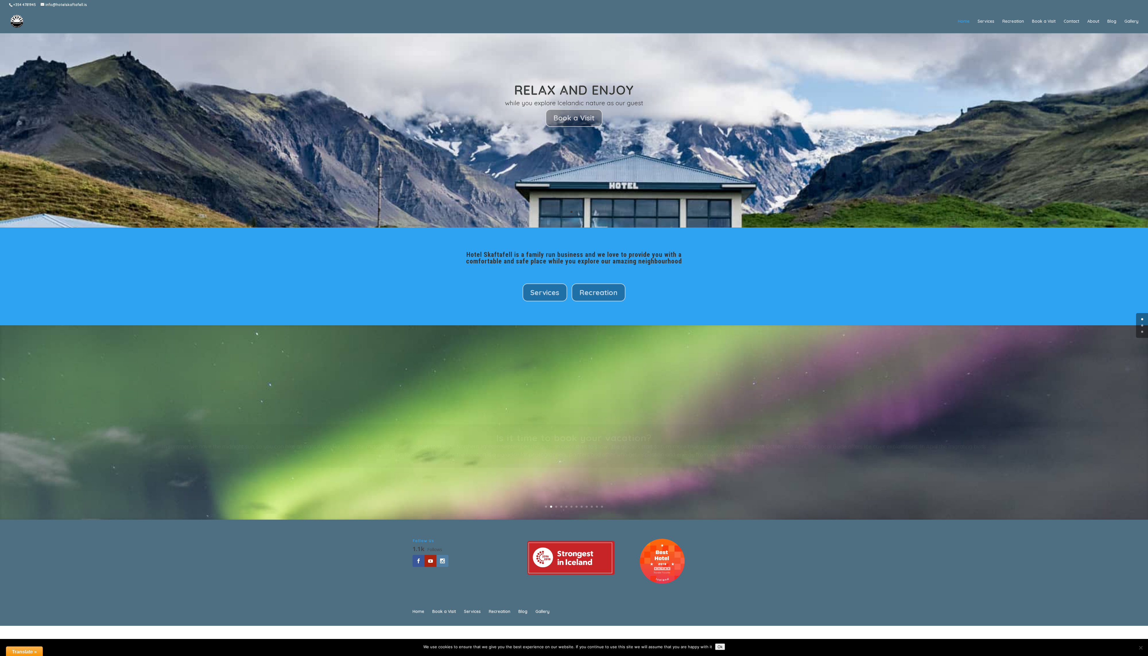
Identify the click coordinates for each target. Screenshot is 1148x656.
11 (597, 507)
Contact (1071, 21)
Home (964, 21)
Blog (1111, 21)
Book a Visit (1044, 21)
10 (592, 507)
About (1093, 21)
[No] (1141, 648)
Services (986, 21)
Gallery (1131, 21)
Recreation (1013, 21)
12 (602, 507)
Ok (720, 646)
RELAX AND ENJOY (574, 90)
